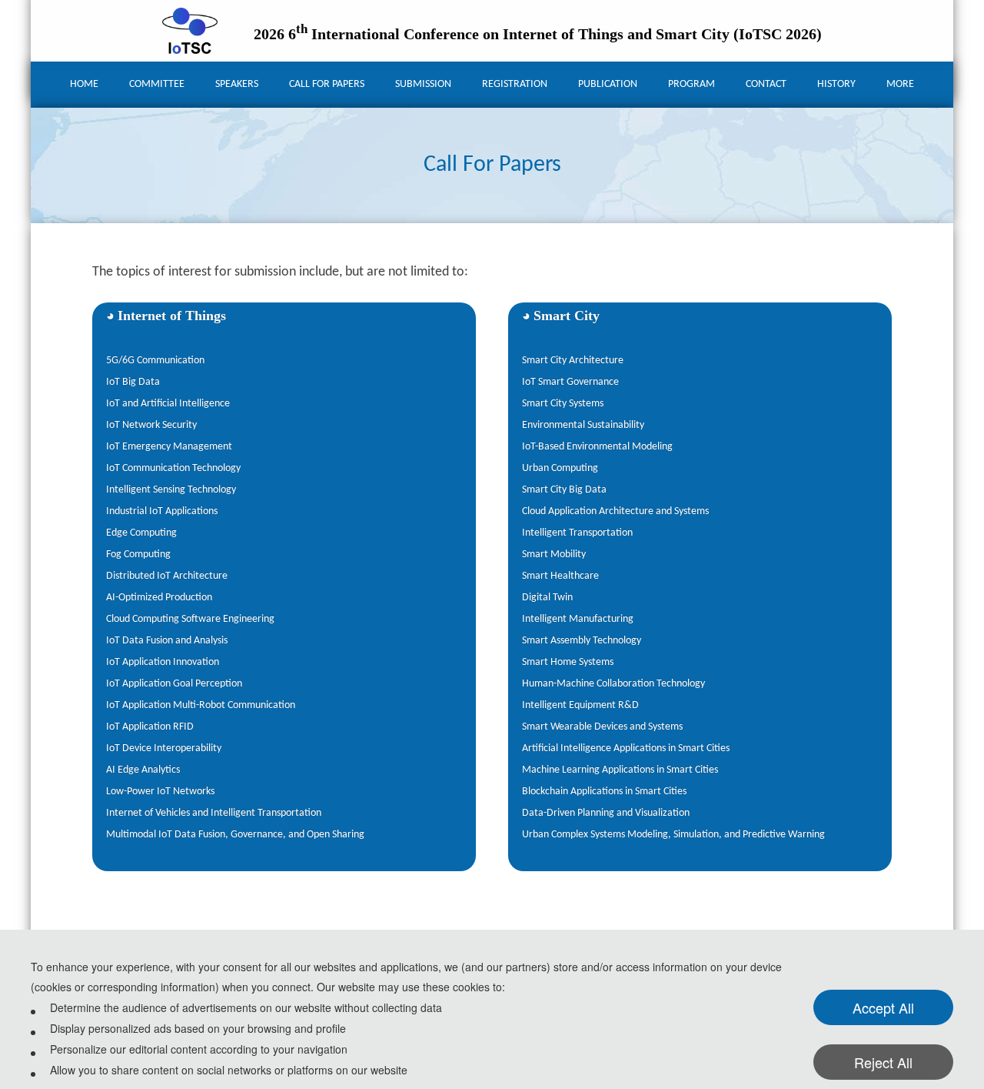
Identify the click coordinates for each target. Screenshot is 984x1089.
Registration (514, 84)
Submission (423, 84)
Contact (766, 84)
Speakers (236, 84)
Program (691, 84)
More (900, 84)
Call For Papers (326, 84)
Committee (156, 84)
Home (84, 84)
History (836, 84)
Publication (607, 84)
